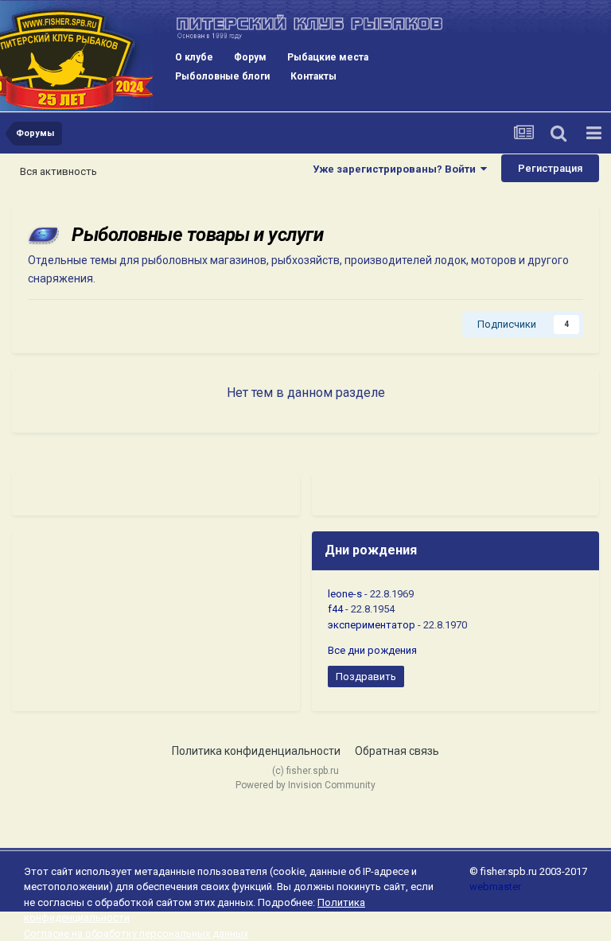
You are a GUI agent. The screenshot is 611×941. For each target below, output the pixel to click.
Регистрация (550, 168)
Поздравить (366, 676)
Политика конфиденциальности (256, 751)
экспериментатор (371, 625)
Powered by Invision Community (305, 785)
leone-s (345, 594)
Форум (250, 57)
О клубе (194, 57)
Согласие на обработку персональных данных (136, 933)
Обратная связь (397, 751)
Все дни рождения (372, 650)
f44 (335, 609)
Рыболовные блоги (222, 76)
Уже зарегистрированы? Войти (397, 169)
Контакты (313, 76)
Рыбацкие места (327, 57)
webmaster (495, 886)
